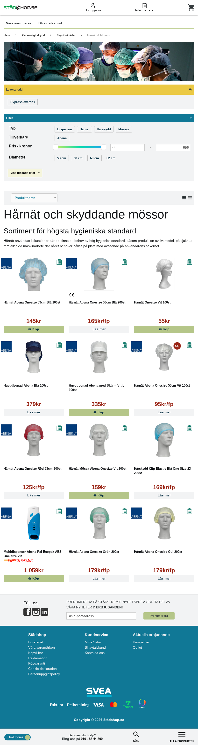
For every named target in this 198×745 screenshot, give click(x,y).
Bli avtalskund (95, 647)
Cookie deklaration (42, 669)
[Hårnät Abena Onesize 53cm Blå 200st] (99, 274)
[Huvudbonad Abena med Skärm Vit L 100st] (99, 357)
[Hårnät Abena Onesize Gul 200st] (164, 523)
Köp (35, 329)
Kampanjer (141, 642)
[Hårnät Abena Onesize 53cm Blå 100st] (34, 274)
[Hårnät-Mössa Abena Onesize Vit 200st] (99, 440)
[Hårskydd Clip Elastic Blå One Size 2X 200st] (164, 440)
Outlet (137, 647)
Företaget (35, 642)
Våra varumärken (41, 647)
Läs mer (99, 329)
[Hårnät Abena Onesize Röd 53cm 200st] (34, 440)
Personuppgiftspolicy (44, 674)
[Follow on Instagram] (36, 614)
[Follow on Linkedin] (44, 614)
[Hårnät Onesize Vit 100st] (164, 274)
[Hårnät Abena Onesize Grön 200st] (99, 523)
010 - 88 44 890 (92, 739)
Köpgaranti (36, 663)
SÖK (136, 740)
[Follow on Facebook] (27, 614)
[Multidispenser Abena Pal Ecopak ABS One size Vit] (34, 523)
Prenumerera (159, 616)
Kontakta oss (95, 653)
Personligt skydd (33, 35)
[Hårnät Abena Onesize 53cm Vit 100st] (164, 357)
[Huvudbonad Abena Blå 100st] (34, 357)
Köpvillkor (35, 653)
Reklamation (37, 658)
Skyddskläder (66, 35)
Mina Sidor (93, 642)
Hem (7, 35)
